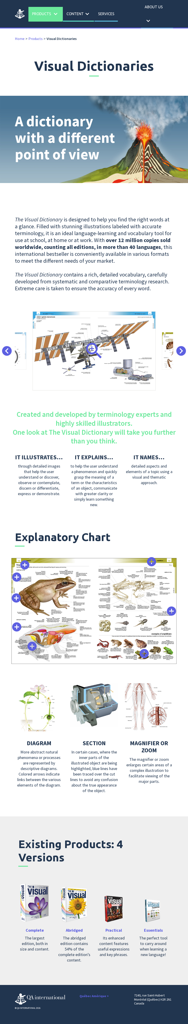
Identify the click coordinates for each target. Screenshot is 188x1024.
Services (106, 14)
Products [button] (45, 13)
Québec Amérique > (94, 996)
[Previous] (25, 565)
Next (181, 351)
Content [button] (78, 13)
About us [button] (154, 14)
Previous (7, 351)
